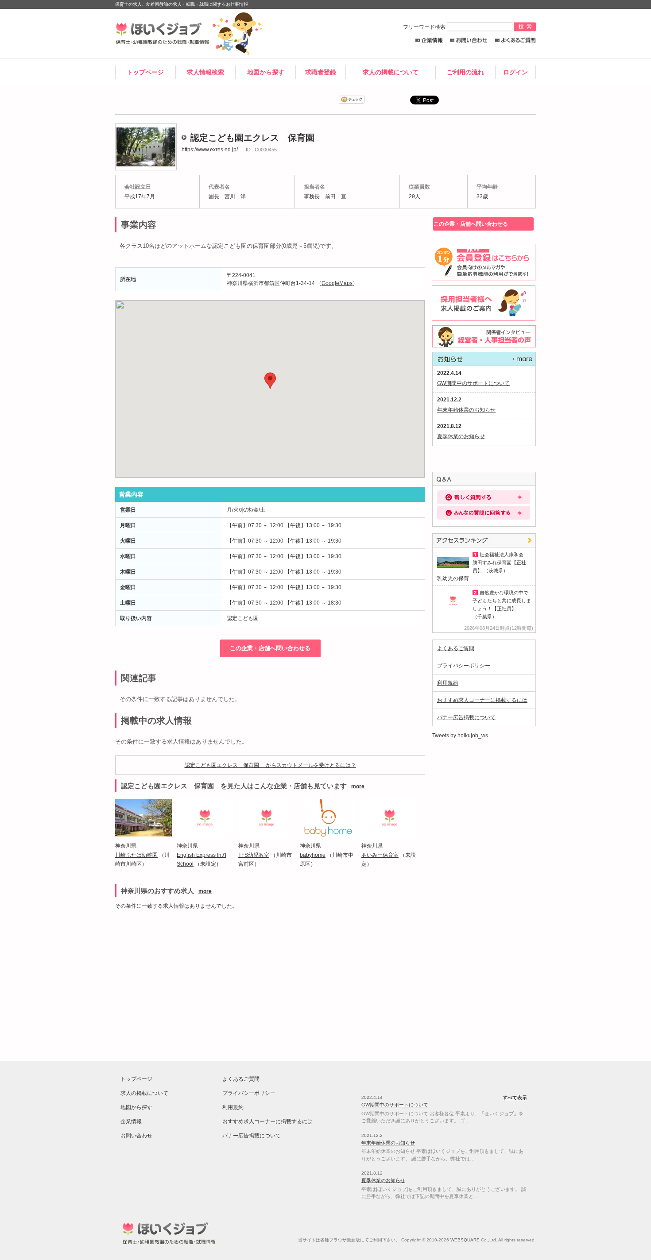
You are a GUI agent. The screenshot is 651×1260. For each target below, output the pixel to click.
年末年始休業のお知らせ (466, 410)
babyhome (313, 855)
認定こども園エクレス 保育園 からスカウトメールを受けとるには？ (270, 765)
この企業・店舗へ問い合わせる (270, 648)
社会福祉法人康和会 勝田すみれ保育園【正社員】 (500, 562)
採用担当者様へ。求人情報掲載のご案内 (482, 303)
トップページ (145, 72)
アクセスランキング (484, 540)
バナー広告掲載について (466, 717)
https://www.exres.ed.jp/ (210, 149)
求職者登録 (320, 72)
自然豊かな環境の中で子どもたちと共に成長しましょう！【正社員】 (502, 600)
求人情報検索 (205, 72)
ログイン (515, 72)
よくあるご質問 (515, 40)
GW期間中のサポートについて (473, 383)
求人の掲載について (390, 72)
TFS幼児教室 (253, 855)
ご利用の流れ (465, 72)
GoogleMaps (337, 283)
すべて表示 (484, 359)
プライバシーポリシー (463, 666)
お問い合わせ (469, 40)
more (357, 786)
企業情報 (429, 40)
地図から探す (265, 72)
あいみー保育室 (380, 855)
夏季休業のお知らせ (461, 436)
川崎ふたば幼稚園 (136, 855)
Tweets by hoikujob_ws (460, 735)
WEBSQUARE (465, 1239)
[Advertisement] (191, 981)
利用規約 (447, 683)
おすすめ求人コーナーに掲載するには (482, 700)
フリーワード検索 (425, 27)
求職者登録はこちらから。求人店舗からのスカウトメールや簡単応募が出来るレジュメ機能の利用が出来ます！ (482, 262)
